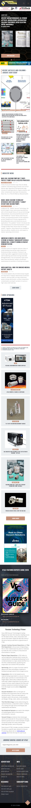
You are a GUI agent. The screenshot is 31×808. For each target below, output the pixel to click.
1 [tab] (11, 59)
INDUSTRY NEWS (20, 777)
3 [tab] (14, 59)
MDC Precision (4, 619)
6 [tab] (19, 59)
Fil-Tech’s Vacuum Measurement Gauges (15, 423)
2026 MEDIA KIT (6, 786)
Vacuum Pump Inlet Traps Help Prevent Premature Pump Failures (15, 485)
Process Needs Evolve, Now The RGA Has (16, 510)
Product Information (6, 182)
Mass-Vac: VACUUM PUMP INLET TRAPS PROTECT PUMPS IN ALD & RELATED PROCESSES (15, 179)
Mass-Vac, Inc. (15, 482)
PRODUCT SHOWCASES (22, 774)
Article (3, 246)
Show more (15, 288)
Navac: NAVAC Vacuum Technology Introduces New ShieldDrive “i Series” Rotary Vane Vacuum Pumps (13, 202)
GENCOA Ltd (15, 449)
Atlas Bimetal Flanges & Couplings (15, 392)
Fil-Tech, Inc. (15, 421)
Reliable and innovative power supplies (15, 365)
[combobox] (15, 745)
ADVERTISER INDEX (5, 769)
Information (4, 271)
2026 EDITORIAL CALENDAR (7, 791)
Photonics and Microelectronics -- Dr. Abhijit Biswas (14, 110)
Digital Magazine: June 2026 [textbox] (10, 745)
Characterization (21, 152)
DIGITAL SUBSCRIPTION (22, 786)
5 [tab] (18, 59)
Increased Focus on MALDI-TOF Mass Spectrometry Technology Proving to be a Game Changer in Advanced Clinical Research (23, 138)
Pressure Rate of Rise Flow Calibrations (6, 137)
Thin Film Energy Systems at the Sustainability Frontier (7, 159)
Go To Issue (15, 750)
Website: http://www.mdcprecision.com (11, 621)
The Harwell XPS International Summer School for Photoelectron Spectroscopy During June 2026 (23, 159)
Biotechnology (21, 131)
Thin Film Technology (7, 154)
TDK (15, 363)
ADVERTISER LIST (5, 771)
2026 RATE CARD (6, 789)
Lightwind (15, 508)
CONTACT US (4, 777)
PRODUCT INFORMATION (6, 774)
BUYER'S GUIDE (20, 769)
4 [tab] (16, 59)
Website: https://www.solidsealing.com (11, 616)
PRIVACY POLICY (5, 794)
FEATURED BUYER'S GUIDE (22, 771)
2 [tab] (13, 59)
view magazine (10, 56)
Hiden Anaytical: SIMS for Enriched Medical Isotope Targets (15, 268)
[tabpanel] (15, 36)
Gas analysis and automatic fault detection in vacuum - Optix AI (15, 452)
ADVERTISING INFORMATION (7, 766)
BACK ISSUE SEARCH (21, 766)
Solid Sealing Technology (7, 614)
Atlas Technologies (15, 389)
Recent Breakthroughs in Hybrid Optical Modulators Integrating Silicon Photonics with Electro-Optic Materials (14, 115)
